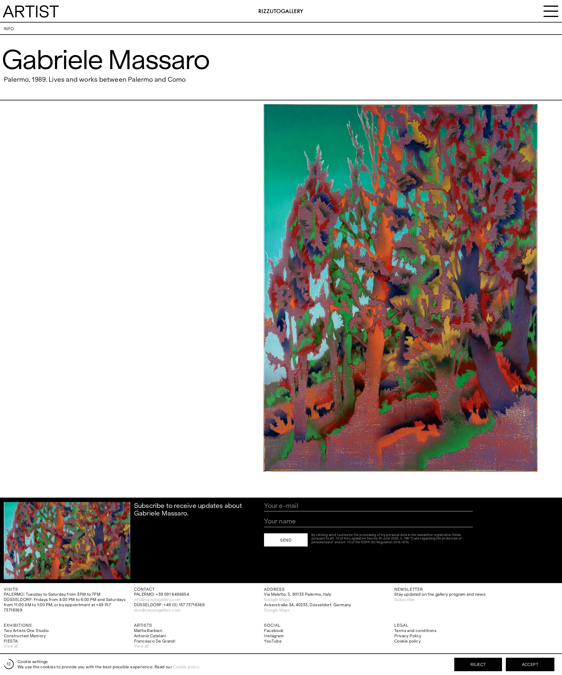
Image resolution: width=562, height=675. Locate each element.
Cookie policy (407, 641)
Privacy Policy (407, 635)
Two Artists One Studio (26, 630)
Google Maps (277, 599)
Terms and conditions (415, 630)
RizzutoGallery (281, 11)
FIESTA (11, 641)
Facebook (273, 630)
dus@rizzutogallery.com (157, 610)
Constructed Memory (25, 635)
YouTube (273, 641)
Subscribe (404, 599)
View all (11, 646)
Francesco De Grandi (154, 641)
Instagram (274, 635)
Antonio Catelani (150, 635)
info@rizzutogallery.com (157, 599)
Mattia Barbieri (148, 630)
